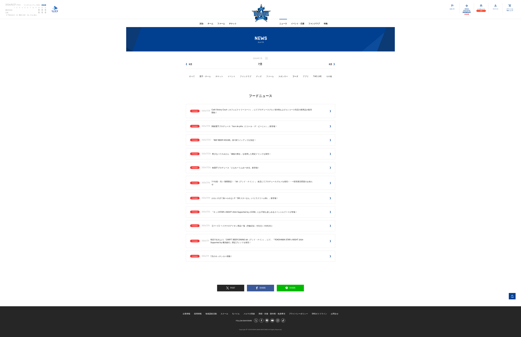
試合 (202, 23)
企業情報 (186, 313)
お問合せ (334, 313)
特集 (326, 23)
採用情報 (198, 313)
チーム (210, 23)
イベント (231, 76)
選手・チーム (205, 76)
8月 (330, 64)
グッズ (259, 76)
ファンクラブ (314, 23)
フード (295, 76)
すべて (192, 76)
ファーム (221, 23)
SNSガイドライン (319, 313)
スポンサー (283, 76)
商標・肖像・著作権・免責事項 (272, 313)
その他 (329, 76)
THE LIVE (317, 76)
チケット (233, 23)
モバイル (236, 313)
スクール (224, 313)
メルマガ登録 (249, 313)
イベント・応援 (297, 23)
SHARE (263, 288)
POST (232, 288)
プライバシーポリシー (298, 313)
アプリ (306, 76)
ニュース (283, 23)
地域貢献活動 (211, 313)
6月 (190, 64)
